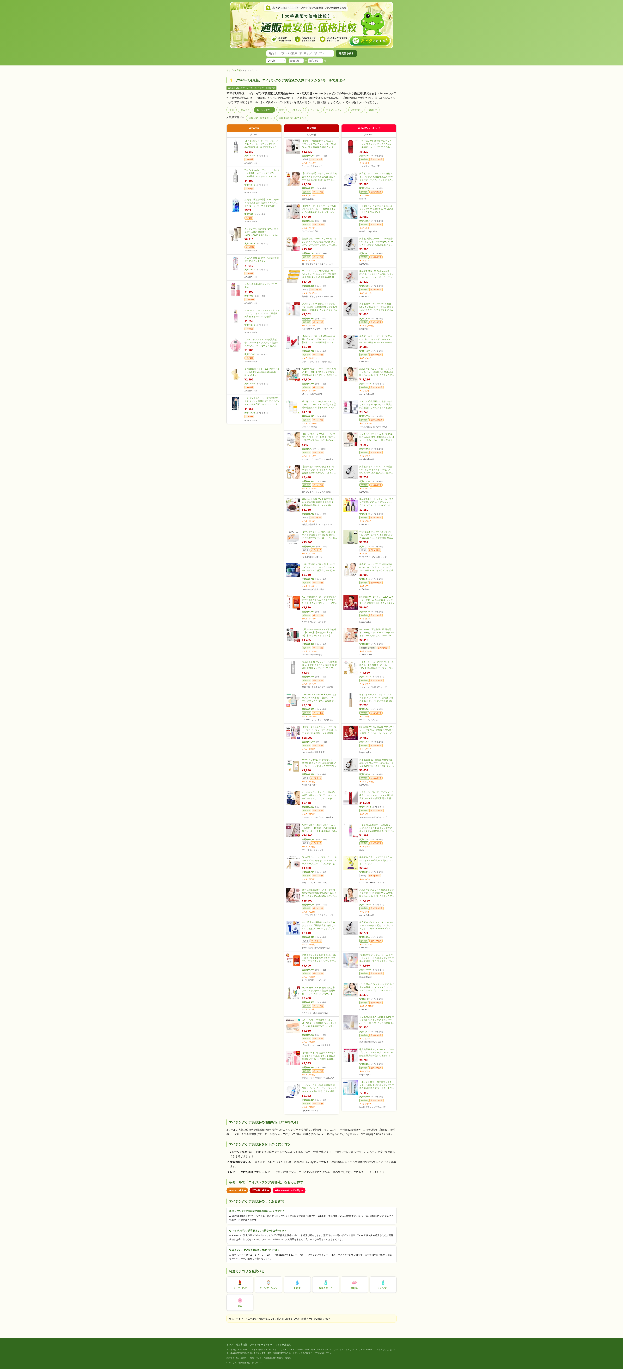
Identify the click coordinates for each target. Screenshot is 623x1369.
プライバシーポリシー (261, 1344)
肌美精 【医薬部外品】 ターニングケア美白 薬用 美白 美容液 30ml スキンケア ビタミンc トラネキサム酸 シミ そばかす (261, 202)
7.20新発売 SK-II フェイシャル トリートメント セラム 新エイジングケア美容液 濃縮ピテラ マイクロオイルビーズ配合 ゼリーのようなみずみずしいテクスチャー (376, 958)
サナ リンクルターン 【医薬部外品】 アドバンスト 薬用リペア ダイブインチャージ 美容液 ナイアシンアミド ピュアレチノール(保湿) (261, 401)
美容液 (237, 70)
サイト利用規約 (283, 1344)
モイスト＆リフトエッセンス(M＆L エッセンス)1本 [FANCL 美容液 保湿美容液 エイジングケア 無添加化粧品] (376, 697)
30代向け (355, 109)
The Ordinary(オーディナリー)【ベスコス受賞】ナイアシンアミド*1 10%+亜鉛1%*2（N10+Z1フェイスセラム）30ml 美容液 (262, 173)
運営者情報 (241, 1344)
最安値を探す (346, 53)
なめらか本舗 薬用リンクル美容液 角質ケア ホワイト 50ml (261, 259)
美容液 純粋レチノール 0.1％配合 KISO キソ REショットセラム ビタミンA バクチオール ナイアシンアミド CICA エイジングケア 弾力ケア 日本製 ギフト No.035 (376, 306)
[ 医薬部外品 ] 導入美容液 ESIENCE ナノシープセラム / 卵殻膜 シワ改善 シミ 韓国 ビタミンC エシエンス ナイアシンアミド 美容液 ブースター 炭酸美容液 (376, 730)
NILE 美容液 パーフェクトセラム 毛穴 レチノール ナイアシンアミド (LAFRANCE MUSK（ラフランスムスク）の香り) (261, 144)
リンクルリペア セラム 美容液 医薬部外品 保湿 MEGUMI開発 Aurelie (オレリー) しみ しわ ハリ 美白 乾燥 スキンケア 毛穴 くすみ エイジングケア (376, 437)
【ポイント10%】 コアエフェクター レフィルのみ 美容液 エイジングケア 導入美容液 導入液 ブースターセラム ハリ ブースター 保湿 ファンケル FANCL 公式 (376, 1085)
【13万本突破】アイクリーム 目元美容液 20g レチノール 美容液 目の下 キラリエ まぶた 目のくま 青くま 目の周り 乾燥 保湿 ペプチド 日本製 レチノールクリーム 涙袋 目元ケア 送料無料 (319, 176)
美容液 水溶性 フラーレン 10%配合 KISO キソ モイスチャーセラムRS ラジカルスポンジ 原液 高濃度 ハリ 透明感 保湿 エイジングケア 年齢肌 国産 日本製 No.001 (376, 241)
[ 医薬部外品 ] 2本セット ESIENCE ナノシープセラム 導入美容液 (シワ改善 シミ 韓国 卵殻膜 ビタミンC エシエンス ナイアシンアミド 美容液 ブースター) (376, 600)
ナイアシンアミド (335, 109)
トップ (229, 70)
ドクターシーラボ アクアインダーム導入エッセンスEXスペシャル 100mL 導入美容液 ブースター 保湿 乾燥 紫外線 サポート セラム (376, 665)
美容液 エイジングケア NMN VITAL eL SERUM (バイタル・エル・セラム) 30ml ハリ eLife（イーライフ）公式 (376, 567)
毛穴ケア (245, 109)
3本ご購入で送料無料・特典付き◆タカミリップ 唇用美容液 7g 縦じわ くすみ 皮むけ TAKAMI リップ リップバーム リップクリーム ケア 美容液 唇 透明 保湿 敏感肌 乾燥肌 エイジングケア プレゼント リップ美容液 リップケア (319, 925)
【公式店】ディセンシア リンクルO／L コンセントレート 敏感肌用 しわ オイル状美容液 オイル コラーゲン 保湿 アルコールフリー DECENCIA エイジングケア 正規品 (319, 209)
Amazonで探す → (237, 1190)
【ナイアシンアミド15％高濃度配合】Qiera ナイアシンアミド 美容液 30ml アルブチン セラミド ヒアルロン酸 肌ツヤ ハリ (261, 342)
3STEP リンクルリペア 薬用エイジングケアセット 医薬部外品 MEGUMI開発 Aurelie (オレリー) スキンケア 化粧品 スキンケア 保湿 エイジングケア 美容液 (376, 892)
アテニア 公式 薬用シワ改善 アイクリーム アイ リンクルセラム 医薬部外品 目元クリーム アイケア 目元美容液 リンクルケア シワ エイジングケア (375, 404)
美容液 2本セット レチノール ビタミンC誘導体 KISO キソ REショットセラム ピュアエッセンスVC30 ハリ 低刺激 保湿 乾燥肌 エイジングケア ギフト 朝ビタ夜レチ (376, 502)
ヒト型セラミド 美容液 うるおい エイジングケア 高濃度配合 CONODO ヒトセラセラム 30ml (376, 209)
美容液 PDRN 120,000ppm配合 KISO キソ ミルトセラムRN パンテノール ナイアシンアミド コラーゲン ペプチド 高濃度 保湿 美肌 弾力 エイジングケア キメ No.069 (376, 274)
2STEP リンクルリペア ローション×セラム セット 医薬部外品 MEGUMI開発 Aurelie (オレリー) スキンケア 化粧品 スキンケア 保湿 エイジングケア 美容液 (376, 372)
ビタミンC (296, 109)
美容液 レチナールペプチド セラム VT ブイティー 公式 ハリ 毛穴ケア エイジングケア (376, 860)
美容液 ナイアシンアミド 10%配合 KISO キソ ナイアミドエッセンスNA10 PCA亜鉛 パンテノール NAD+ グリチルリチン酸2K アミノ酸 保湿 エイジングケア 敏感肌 (376, 339)
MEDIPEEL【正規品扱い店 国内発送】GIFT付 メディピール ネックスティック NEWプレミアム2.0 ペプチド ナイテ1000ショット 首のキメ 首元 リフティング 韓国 (376, 632)
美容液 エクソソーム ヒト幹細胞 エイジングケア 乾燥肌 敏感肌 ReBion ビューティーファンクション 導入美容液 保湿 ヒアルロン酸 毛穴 (376, 176)
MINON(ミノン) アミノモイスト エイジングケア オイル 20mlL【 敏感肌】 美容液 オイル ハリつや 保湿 (262, 313)
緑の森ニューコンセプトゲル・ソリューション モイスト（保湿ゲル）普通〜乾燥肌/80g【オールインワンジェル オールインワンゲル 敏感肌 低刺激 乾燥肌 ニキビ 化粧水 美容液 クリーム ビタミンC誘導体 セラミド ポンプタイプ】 (319, 404)
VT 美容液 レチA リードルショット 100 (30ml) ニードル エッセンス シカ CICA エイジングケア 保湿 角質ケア (376, 534)
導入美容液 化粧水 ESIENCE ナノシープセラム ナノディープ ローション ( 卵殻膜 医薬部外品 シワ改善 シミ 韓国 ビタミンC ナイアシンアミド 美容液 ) (376, 1052)
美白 (231, 109)
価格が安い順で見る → (260, 118)
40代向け (372, 109)
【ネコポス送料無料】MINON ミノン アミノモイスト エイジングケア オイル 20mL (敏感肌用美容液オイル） (376, 828)
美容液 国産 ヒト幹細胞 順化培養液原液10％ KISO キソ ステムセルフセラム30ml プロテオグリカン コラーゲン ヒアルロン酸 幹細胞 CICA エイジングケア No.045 (376, 762)
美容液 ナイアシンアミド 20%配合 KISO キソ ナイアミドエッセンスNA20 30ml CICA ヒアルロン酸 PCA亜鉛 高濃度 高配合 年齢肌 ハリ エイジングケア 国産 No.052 (376, 469)
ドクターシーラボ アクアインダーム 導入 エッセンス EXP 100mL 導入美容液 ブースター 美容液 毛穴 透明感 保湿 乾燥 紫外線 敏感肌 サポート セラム (376, 795)
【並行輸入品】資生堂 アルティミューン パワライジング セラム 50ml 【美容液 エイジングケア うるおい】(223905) (376, 144)
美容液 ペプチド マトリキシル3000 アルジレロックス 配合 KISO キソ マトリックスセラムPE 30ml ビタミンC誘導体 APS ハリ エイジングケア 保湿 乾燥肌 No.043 (376, 925)
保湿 (281, 109)
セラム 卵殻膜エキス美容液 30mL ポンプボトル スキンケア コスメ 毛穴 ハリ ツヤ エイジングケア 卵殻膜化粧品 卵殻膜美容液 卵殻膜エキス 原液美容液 (376, 1020)
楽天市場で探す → (260, 1190)
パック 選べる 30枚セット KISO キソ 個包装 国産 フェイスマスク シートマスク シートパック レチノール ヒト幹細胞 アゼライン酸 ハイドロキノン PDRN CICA (376, 987)
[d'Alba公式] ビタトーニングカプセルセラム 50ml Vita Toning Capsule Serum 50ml (262, 371)
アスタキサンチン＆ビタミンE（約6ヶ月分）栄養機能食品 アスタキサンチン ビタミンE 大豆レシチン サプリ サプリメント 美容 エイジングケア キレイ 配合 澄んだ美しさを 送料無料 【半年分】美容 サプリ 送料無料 (319, 958)
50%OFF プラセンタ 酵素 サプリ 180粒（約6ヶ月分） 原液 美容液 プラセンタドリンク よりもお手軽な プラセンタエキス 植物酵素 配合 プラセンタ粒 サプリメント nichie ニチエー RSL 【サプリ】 (319, 762)
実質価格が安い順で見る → (292, 118)
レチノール (313, 109)
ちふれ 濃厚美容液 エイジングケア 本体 (260, 286)
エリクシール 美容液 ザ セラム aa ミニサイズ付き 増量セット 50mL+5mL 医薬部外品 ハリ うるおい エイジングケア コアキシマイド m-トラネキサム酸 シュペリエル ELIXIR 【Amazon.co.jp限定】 (261, 231)
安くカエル (242, 1357)
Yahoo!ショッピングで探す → (289, 1190)
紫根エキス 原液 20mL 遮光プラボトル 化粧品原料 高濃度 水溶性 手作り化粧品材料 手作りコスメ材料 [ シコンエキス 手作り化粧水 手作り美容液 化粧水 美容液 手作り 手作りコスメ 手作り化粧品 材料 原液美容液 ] (319, 502)
